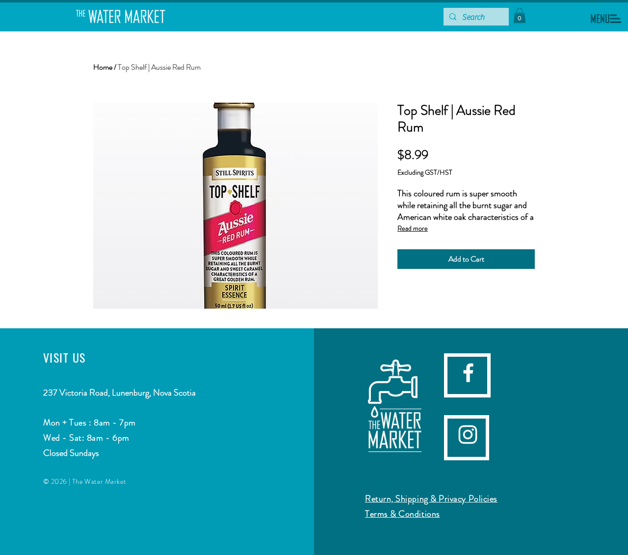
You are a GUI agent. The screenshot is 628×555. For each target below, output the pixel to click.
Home (102, 67)
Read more (412, 228)
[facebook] (468, 372)
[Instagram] (467, 434)
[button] (606, 18)
